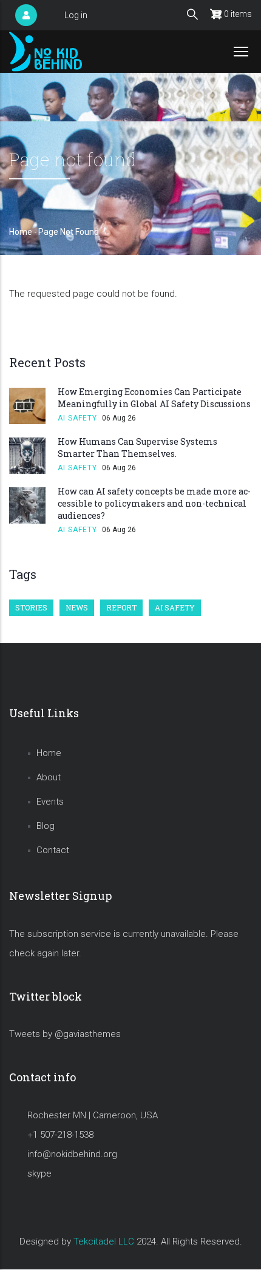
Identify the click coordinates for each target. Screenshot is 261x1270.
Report (121, 607)
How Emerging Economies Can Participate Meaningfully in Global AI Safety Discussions (154, 398)
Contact (52, 850)
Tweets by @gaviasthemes (65, 1033)
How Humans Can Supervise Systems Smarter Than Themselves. (137, 447)
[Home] (45, 51)
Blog (45, 825)
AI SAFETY (77, 418)
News (77, 607)
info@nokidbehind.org (72, 1154)
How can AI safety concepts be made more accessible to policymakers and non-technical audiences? (154, 503)
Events (50, 801)
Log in (75, 15)
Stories (31, 607)
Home (20, 232)
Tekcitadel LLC (103, 1241)
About (48, 777)
